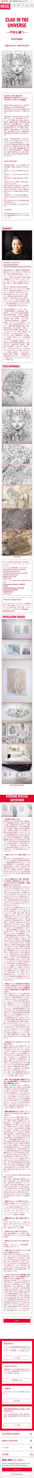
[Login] (23, 5)
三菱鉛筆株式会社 (8, 591)
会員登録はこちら (17, 1380)
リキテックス (7, 593)
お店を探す (17, 1400)
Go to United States (17, 1474)
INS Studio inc (7, 611)
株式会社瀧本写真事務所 (10, 590)
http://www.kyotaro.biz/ (10, 264)
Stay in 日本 (17, 1469)
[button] (17, 2)
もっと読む (17, 1357)
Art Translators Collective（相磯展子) (14, 584)
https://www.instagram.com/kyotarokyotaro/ (17, 266)
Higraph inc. (25, 609)
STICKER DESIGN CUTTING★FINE (13, 588)
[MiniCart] (27, 5)
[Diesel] (5, 6)
